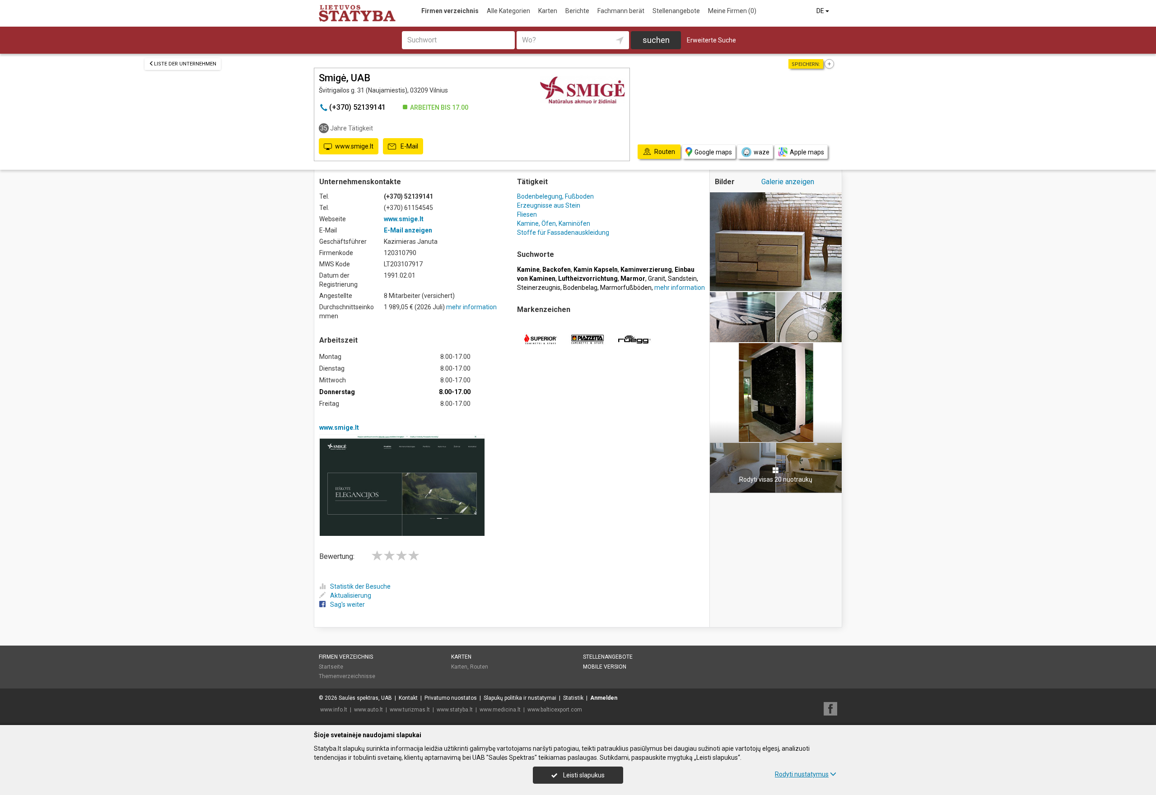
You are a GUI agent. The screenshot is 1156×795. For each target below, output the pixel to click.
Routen (479, 667)
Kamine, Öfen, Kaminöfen (553, 223)
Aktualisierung (350, 595)
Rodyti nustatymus (802, 774)
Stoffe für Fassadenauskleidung (563, 232)
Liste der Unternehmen (185, 64)
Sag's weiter (347, 604)
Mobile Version (604, 667)
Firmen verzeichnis (450, 10)
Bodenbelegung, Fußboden (555, 196)
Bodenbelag (580, 287)
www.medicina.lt (500, 710)
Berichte (577, 10)
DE (820, 10)
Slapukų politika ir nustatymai (520, 698)
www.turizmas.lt (410, 710)
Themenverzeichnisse (347, 676)
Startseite (331, 667)
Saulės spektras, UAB (365, 698)
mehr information (471, 307)
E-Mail (408, 146)
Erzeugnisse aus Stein (548, 205)
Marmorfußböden (626, 287)
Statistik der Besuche (360, 586)
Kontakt (408, 698)
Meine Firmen (732, 10)
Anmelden (603, 698)
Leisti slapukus (583, 775)
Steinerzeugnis (538, 287)
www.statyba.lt (455, 710)
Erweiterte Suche (711, 40)
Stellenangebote (676, 10)
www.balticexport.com (554, 710)
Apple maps (807, 152)
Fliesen (527, 214)
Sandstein (682, 278)
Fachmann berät (620, 10)
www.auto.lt (368, 710)
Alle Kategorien (508, 10)
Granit (656, 278)
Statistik (573, 698)
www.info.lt (333, 710)
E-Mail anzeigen (408, 230)
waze (761, 152)
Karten (547, 10)
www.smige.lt (354, 146)
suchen (656, 40)
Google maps (713, 152)
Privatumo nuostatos (450, 698)
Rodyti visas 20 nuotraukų (775, 479)
